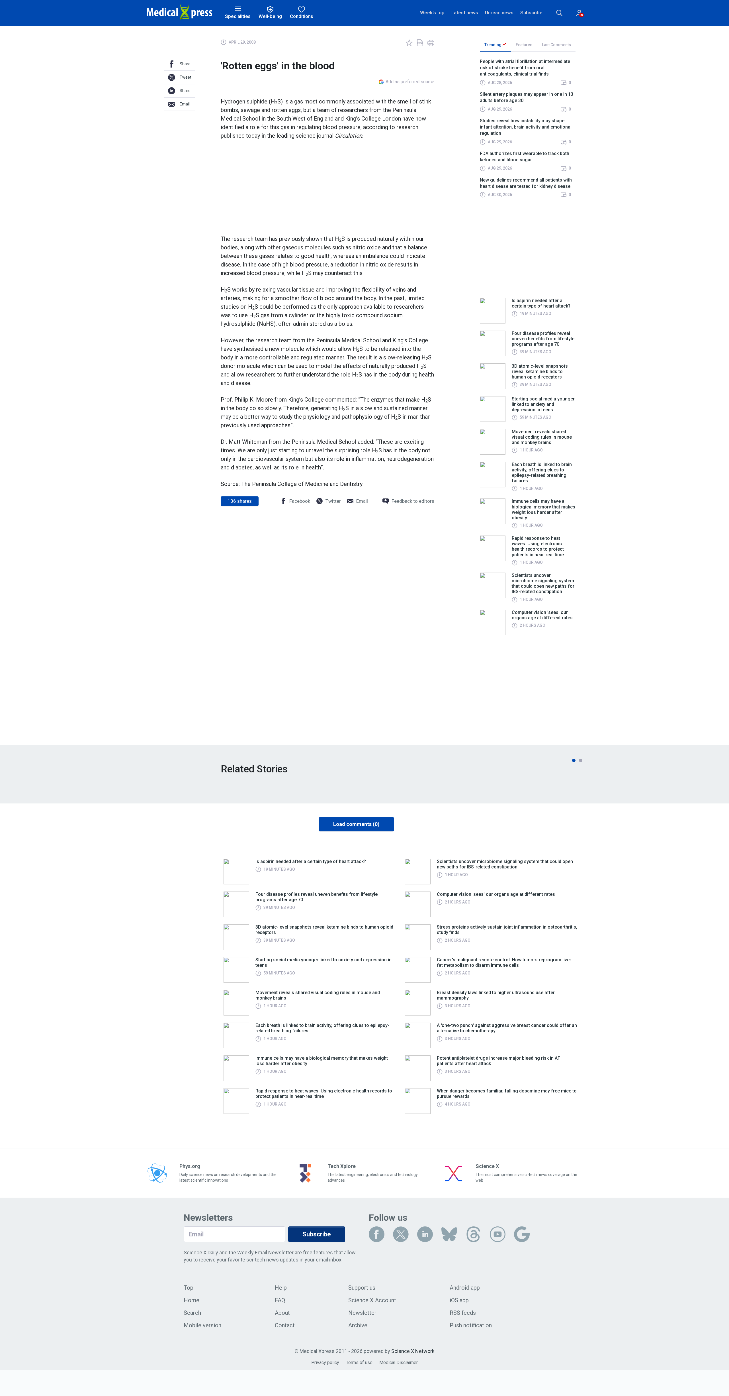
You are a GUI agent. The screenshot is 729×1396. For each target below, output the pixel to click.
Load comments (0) (356, 824)
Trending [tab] (493, 44)
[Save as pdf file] (420, 42)
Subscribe (531, 12)
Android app (465, 1287)
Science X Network (413, 1351)
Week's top (432, 12)
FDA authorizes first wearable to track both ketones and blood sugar (524, 156)
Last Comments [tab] (556, 44)
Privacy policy (325, 1362)
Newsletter (362, 1312)
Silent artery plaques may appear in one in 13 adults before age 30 (526, 97)
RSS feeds (463, 1312)
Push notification (471, 1325)
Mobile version (202, 1325)
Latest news (464, 12)
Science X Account (372, 1300)
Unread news (499, 12)
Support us (361, 1287)
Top (188, 1287)
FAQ (280, 1300)
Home (191, 1300)
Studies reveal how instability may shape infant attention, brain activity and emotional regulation (526, 127)
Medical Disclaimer (398, 1362)
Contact (285, 1325)
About (282, 1312)
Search (192, 1312)
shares (240, 501)
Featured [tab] (524, 44)
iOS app (459, 1300)
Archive (357, 1325)
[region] (528, 131)
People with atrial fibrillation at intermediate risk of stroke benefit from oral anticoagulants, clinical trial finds (525, 68)
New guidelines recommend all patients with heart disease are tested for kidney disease (526, 183)
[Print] (430, 42)
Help (281, 1287)
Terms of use (359, 1362)
